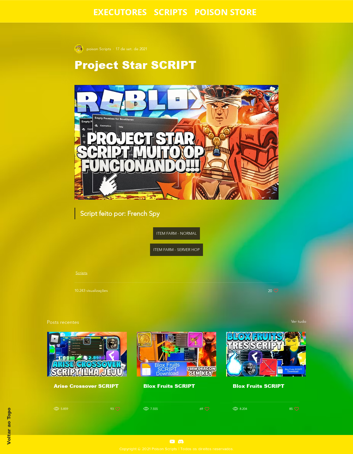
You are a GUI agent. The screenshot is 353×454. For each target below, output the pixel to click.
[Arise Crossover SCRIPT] (87, 354)
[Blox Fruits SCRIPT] (176, 354)
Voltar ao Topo (9, 426)
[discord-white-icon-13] (181, 441)
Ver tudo (298, 321)
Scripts (81, 272)
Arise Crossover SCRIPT (86, 386)
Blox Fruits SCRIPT (169, 386)
